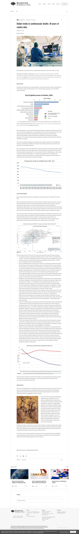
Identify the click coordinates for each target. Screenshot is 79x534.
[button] (44, 4)
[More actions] (61, 20)
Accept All (73, 532)
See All (67, 466)
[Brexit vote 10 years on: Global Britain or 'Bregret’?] (59, 474)
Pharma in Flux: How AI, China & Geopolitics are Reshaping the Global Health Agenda (18, 482)
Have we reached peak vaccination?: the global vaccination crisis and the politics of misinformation (39, 482)
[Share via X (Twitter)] (20, 456)
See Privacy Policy (40, 532)
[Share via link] (26, 456)
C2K (17, 11)
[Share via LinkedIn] (23, 456)
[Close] (77, 532)
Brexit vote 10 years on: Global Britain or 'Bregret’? (59, 482)
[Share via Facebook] (17, 456)
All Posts (12, 11)
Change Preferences (64, 532)
